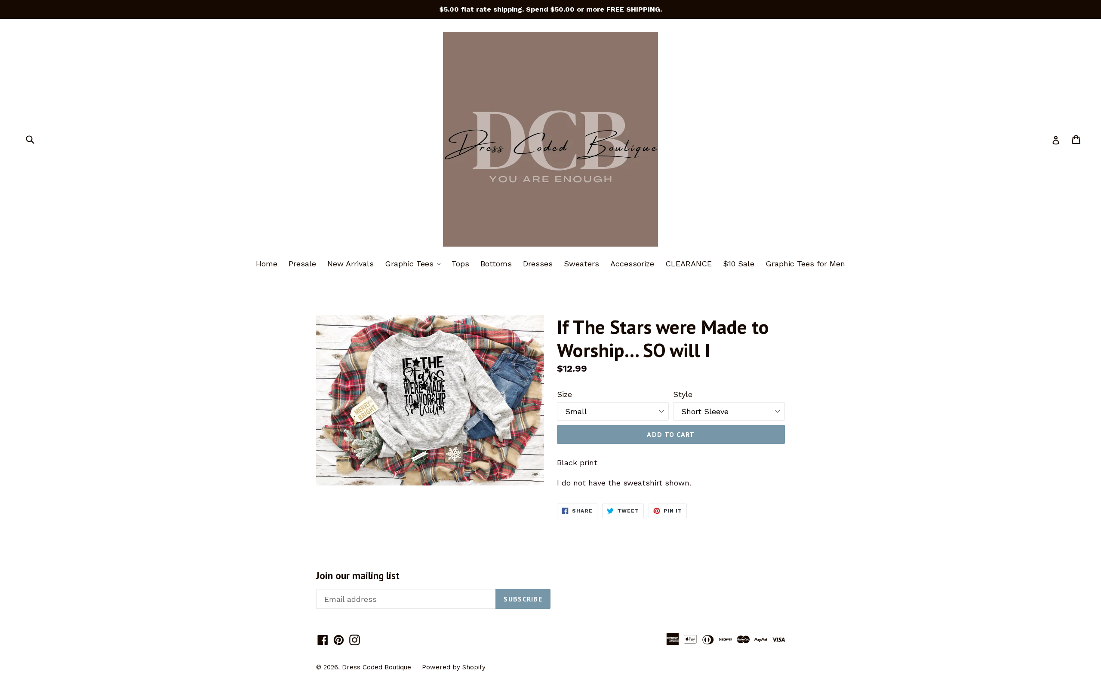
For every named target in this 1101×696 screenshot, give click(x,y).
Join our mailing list (358, 576)
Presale (302, 263)
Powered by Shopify (454, 667)
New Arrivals (350, 263)
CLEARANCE (688, 263)
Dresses (538, 263)
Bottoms (496, 263)
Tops (460, 263)
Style (682, 394)
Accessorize (632, 263)
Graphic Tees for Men (805, 263)
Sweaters (581, 263)
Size (564, 394)
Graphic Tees (415, 263)
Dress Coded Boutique (377, 667)
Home (266, 263)
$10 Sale (738, 263)
